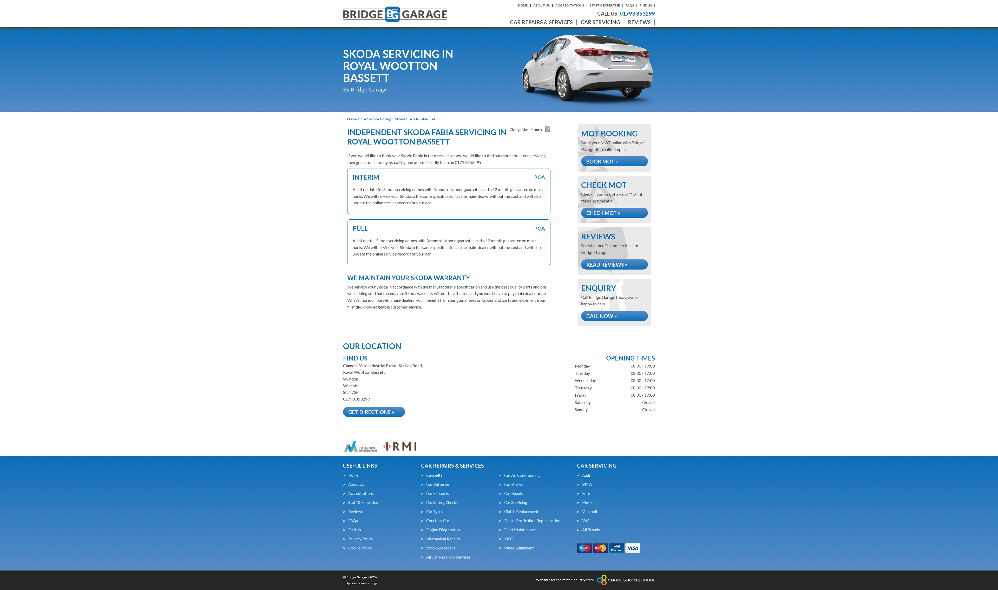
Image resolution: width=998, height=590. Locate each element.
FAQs (630, 5)
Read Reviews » (607, 264)
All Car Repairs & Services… (450, 557)
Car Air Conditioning (522, 475)
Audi (586, 475)
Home (523, 5)
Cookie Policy (360, 548)
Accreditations (569, 5)
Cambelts (434, 475)
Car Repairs (514, 493)
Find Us (646, 5)
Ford (586, 493)
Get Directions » (371, 412)
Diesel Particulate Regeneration (532, 521)
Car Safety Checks (442, 502)
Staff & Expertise (605, 5)
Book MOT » (602, 161)
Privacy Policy (360, 539)
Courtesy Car (437, 521)
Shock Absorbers (440, 548)
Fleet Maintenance (520, 530)
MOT (508, 539)
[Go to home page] (395, 14)
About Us (541, 5)
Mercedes (590, 502)
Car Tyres (434, 512)
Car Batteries (438, 484)
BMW (587, 484)
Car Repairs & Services (541, 22)
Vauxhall (589, 512)
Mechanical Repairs (443, 539)
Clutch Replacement (521, 512)
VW (585, 521)
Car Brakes (513, 484)
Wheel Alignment (519, 548)
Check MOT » (603, 213)
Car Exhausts (437, 493)
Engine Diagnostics (443, 530)
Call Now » (601, 316)
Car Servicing (600, 22)
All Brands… (592, 530)
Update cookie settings (361, 583)
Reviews (639, 22)
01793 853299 (626, 13)
